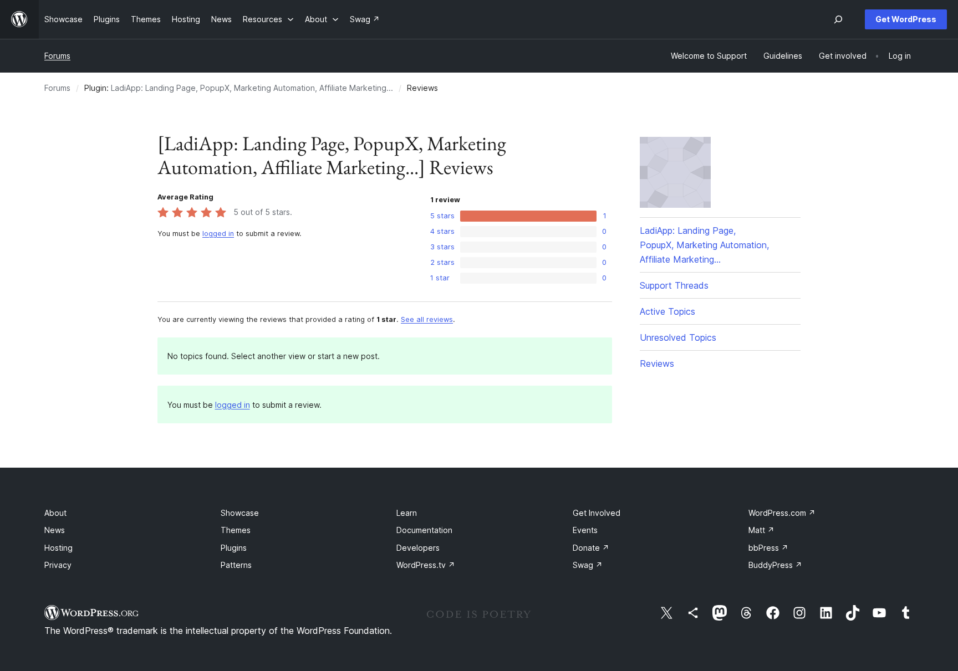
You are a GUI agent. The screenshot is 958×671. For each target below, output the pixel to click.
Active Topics (667, 311)
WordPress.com (782, 513)
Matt (761, 530)
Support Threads (674, 285)
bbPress (768, 547)
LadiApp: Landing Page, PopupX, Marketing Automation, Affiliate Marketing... (252, 88)
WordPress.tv (425, 565)
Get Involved (596, 513)
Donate (591, 547)
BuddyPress (775, 565)
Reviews (657, 363)
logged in (218, 233)
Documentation (424, 530)
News (54, 530)
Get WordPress (905, 19)
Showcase (240, 513)
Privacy (58, 565)
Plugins (234, 547)
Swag (588, 565)
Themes (236, 530)
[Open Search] (838, 19)
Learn (406, 513)
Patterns (236, 565)
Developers (418, 547)
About (55, 513)
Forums (57, 55)
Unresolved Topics (678, 337)
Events (585, 530)
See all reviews (427, 319)
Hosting (58, 547)
